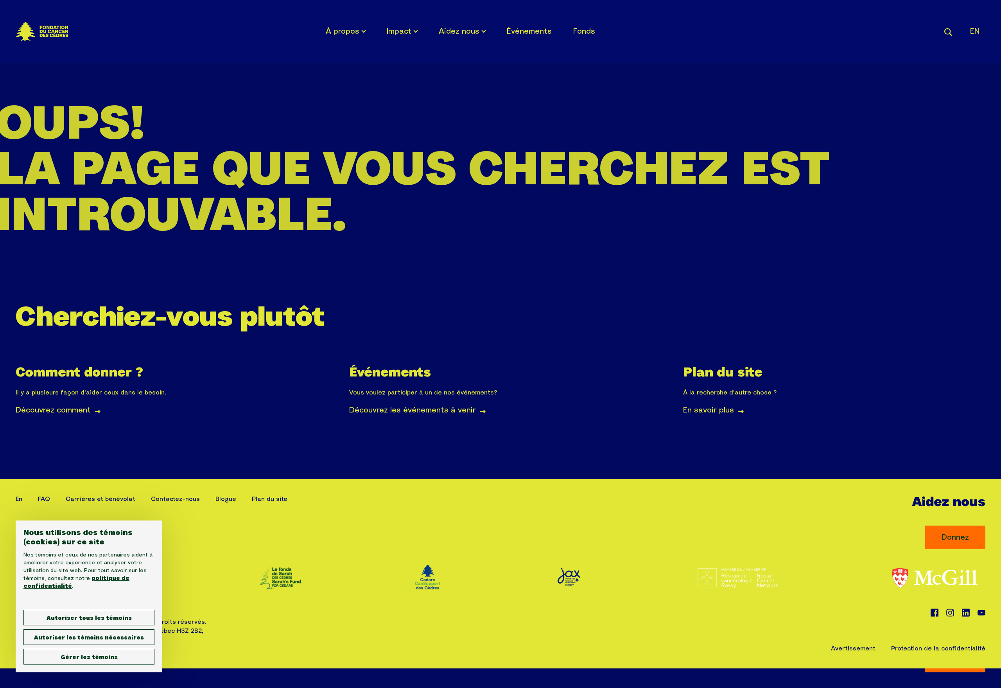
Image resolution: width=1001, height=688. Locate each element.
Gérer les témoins (89, 657)
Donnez (955, 537)
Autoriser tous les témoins (89, 618)
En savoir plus (708, 410)
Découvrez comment (53, 410)
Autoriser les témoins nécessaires (89, 638)
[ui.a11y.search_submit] (948, 31)
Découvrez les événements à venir (412, 410)
